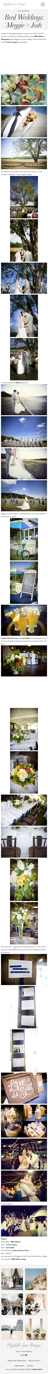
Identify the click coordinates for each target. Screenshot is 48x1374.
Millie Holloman (16, 1242)
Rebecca (19, 383)
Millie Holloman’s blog (18, 1259)
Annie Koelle (25, 638)
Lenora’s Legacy (12, 42)
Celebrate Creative (37, 1369)
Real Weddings (24, 11)
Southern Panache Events (9, 638)
